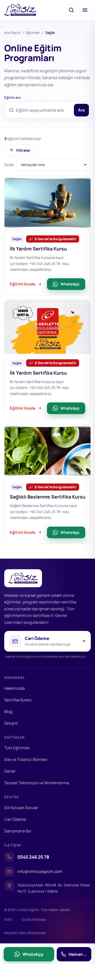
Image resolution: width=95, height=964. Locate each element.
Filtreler (23, 150)
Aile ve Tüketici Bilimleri (26, 759)
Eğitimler (33, 32)
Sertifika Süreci (18, 700)
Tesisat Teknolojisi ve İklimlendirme (36, 783)
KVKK (8, 919)
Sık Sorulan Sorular (21, 807)
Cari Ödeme (15, 819)
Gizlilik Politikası (34, 919)
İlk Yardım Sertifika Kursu (38, 248)
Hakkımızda (14, 688)
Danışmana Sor (17, 831)
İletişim (11, 723)
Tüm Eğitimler (17, 748)
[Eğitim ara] (71, 10)
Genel (9, 771)
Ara (81, 110)
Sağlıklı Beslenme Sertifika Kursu (47, 497)
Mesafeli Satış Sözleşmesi (25, 932)
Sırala (9, 165)
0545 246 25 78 (33, 857)
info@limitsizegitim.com (39, 871)
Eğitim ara (12, 97)
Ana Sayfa (12, 32)
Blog (8, 711)
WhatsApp (69, 283)
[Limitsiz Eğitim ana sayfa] (20, 10)
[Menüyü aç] (85, 10)
